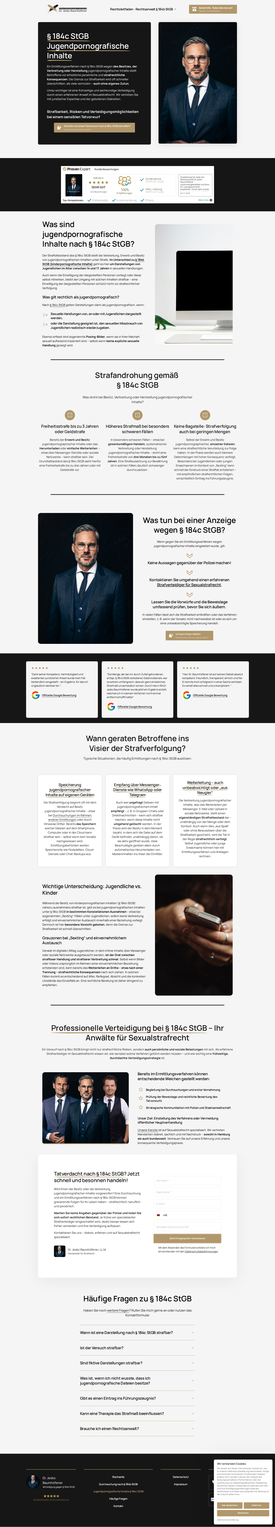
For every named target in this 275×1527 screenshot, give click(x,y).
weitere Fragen (118, 1310)
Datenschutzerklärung (228, 1519)
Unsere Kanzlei (148, 1130)
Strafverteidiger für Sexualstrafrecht (189, 584)
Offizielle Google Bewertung (59, 695)
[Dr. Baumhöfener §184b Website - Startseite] (67, 9)
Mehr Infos (203, 200)
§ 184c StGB (57, 305)
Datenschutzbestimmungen (201, 1251)
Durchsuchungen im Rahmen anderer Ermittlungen (70, 817)
